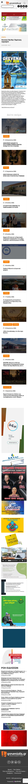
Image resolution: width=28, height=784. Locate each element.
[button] (14, 555)
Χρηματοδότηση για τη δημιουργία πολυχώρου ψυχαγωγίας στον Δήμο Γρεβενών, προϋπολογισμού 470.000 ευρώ (13, 238)
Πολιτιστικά (7, 387)
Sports (6, 167)
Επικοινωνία (17, 773)
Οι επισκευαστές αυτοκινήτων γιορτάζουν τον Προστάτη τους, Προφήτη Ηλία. (12, 301)
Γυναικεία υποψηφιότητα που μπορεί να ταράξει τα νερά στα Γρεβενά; (11, 703)
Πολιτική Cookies (20, 771)
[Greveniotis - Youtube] (24, 6)
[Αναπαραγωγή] (3, 560)
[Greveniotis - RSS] (26, 6)
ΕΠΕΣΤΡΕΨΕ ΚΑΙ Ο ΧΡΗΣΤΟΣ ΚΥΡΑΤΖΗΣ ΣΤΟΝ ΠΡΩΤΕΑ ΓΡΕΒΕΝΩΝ (13, 175)
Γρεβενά (6, 136)
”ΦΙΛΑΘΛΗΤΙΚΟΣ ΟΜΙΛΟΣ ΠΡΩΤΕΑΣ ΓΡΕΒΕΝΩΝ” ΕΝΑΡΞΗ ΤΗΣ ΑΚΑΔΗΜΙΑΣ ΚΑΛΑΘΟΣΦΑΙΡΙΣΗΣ (13, 715)
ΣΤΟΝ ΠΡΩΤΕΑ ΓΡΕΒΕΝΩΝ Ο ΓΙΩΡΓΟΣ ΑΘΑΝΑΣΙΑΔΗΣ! (10, 709)
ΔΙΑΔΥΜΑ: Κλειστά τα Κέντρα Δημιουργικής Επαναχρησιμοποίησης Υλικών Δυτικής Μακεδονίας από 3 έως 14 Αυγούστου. (13, 364)
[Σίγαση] (22, 560)
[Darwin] (17, 781)
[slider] (13, 560)
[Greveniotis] (13, 3)
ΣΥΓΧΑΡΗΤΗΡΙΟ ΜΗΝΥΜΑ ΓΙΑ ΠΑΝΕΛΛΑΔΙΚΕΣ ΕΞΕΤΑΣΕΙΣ (11, 206)
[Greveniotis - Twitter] (21, 6)
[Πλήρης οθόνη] (25, 560)
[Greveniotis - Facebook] (18, 6)
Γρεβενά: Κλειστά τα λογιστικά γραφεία (11, 269)
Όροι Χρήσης (16, 769)
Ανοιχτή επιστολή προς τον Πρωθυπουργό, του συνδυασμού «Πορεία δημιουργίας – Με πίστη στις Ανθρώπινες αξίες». (13, 672)
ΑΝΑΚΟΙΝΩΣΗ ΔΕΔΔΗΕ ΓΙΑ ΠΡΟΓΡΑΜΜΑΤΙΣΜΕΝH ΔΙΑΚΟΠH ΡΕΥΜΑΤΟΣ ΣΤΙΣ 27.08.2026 (12, 144)
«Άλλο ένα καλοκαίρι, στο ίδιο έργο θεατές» (13, 332)
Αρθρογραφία (7, 324)
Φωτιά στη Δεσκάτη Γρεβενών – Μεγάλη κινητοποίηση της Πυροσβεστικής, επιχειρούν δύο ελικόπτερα (12, 692)
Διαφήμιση (10, 773)
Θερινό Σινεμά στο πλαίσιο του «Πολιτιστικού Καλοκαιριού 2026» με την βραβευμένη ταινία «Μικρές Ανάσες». (13, 395)
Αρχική (9, 769)
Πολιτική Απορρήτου (8, 771)
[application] (14, 555)
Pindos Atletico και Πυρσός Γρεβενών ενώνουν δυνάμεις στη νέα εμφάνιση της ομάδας (12, 698)
